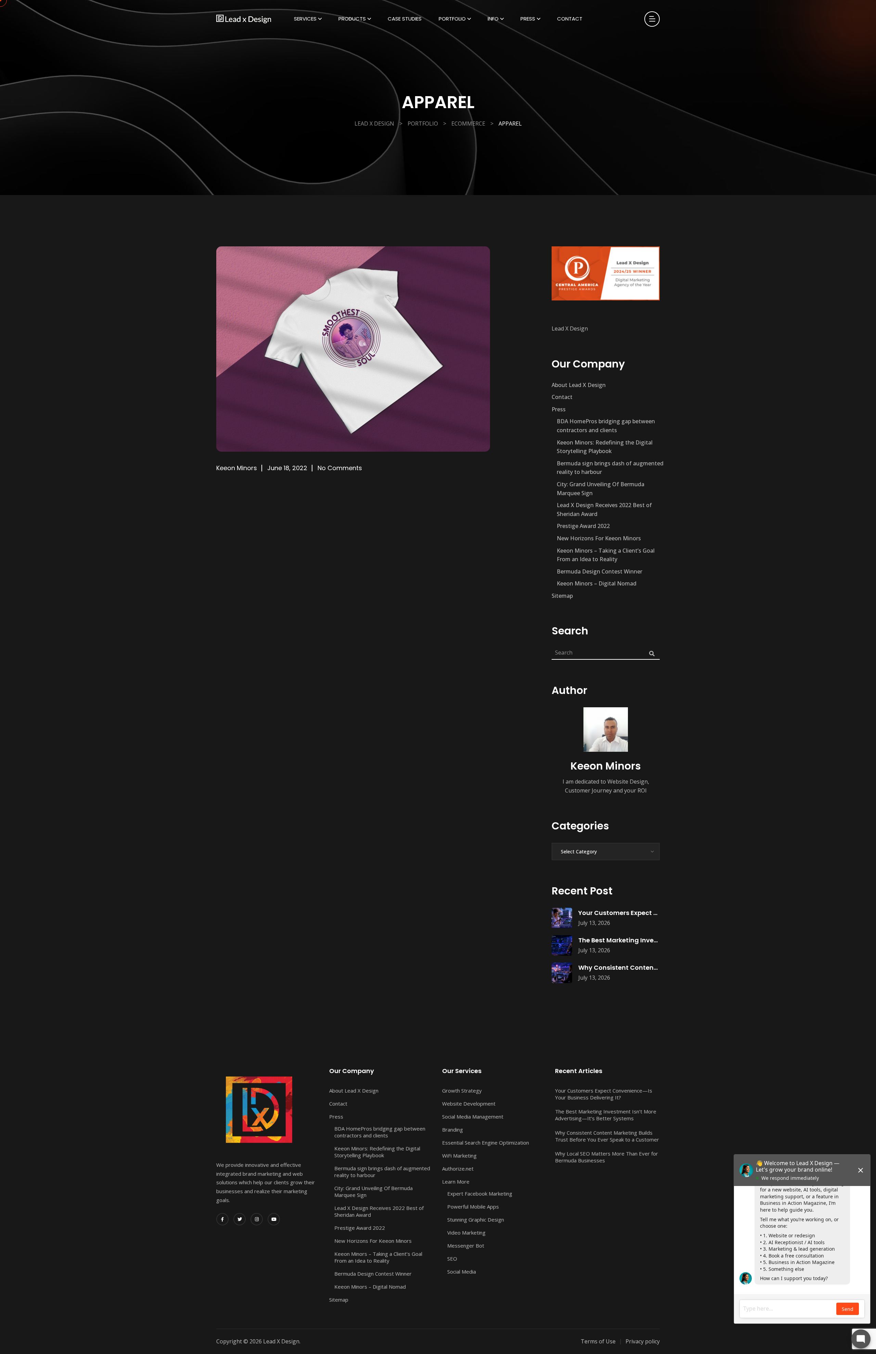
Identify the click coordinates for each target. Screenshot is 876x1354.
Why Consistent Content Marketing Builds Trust (653, 967)
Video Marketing (466, 1232)
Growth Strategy (462, 1090)
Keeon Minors (236, 468)
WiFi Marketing (459, 1155)
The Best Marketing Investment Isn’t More (643, 940)
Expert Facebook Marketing (479, 1193)
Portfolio (452, 18)
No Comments (340, 468)
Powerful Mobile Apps (473, 1206)
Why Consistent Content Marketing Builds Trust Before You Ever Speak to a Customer (607, 1136)
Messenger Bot (465, 1245)
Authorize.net (458, 1168)
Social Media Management (472, 1116)
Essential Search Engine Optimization (485, 1142)
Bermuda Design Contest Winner (599, 571)
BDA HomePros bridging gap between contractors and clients (606, 425)
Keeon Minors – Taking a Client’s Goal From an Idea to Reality (606, 555)
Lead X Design (570, 328)
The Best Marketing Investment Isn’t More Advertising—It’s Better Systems (605, 1115)
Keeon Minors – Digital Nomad (596, 583)
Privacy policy (643, 1341)
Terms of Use (598, 1341)
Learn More (455, 1181)
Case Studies (405, 18)
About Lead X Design (579, 385)
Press (527, 18)
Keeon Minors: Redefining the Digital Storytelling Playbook (605, 447)
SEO (452, 1258)
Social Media (461, 1271)
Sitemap (562, 595)
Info (493, 18)
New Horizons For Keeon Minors (599, 538)
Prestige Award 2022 (583, 526)
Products (352, 18)
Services (305, 18)
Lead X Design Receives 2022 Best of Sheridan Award (604, 509)
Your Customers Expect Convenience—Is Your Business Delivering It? (603, 1094)
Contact (569, 18)
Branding (452, 1129)
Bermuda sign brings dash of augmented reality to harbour (610, 468)
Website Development (468, 1103)
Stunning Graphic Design (475, 1219)
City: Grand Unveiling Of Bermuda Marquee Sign (600, 488)
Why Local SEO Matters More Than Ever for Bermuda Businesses (606, 1157)
